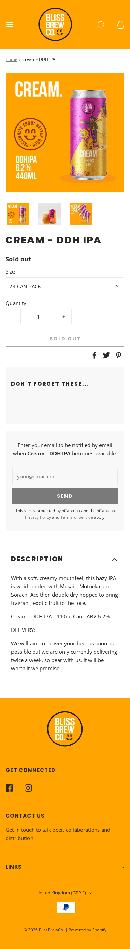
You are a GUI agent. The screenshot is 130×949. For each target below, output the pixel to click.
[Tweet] (105, 355)
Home (11, 59)
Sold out (65, 338)
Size (10, 271)
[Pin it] (117, 355)
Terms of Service (76, 517)
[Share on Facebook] (93, 355)
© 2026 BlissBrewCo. (44, 930)
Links (13, 866)
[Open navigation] (9, 24)
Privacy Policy (38, 517)
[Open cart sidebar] (120, 24)
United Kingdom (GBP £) (61, 893)
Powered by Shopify (87, 930)
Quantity (16, 303)
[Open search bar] (101, 24)
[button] (18, 214)
